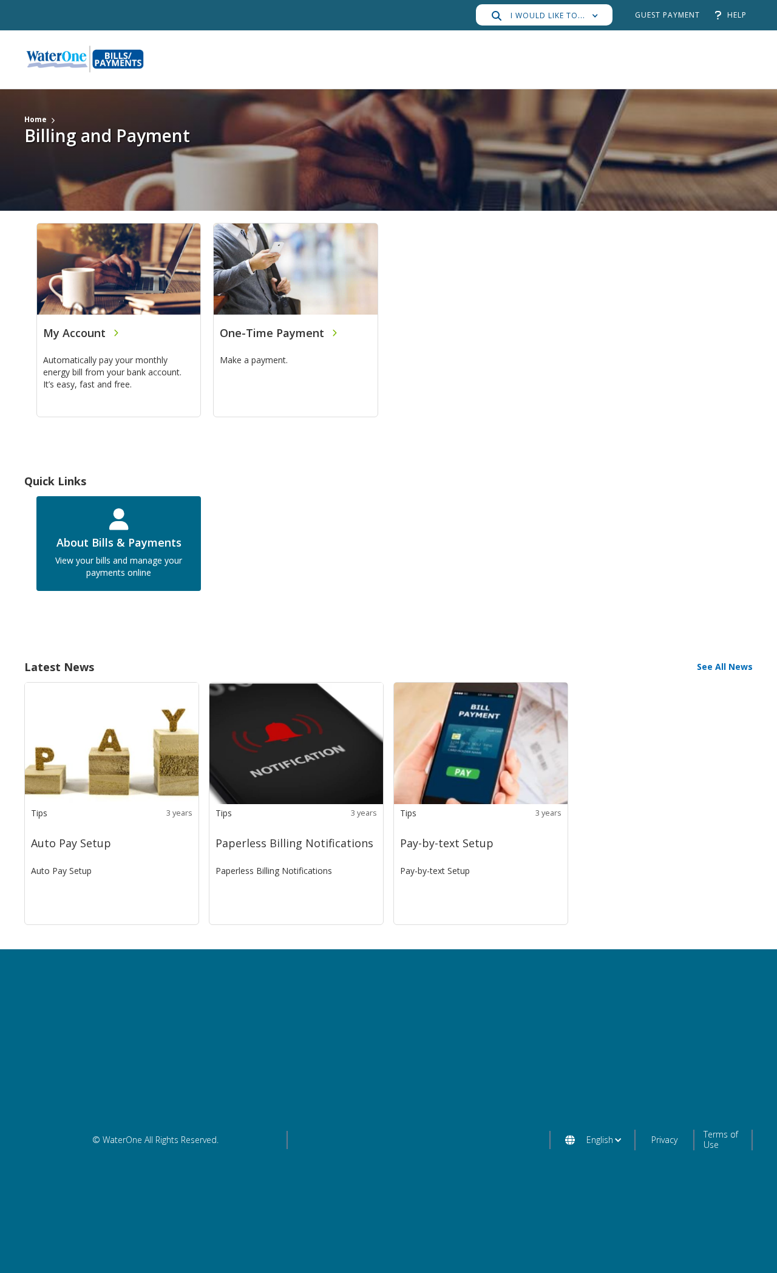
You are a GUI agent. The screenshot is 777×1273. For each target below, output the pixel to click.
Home (35, 119)
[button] (544, 15)
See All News (725, 666)
